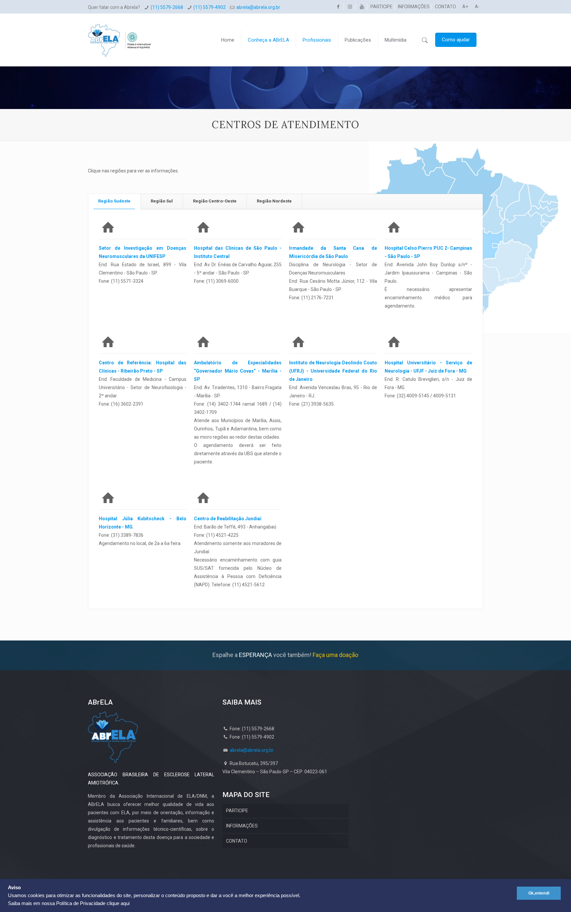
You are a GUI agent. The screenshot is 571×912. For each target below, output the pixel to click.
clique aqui (118, 903)
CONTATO (445, 6)
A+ (465, 6)
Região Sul (162, 201)
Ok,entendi (538, 893)
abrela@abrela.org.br (258, 7)
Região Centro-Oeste (215, 201)
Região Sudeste (114, 201)
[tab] (114, 201)
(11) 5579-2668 (167, 7)
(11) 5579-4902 (209, 7)
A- (477, 6)
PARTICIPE (381, 6)
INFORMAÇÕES (414, 6)
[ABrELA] (119, 35)
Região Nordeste (274, 201)
